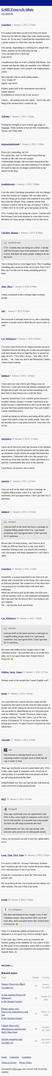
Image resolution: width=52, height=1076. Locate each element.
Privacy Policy (25, 1062)
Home (4, 1057)
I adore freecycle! (10, 1025)
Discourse (17, 1069)
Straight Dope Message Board (14, 3)
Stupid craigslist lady (12, 1039)
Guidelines (26, 1057)
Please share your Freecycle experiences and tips (14, 1011)
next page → (7, 965)
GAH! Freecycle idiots (17, 9)
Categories (14, 1057)
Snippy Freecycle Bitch (13, 984)
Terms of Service (9, 1062)
